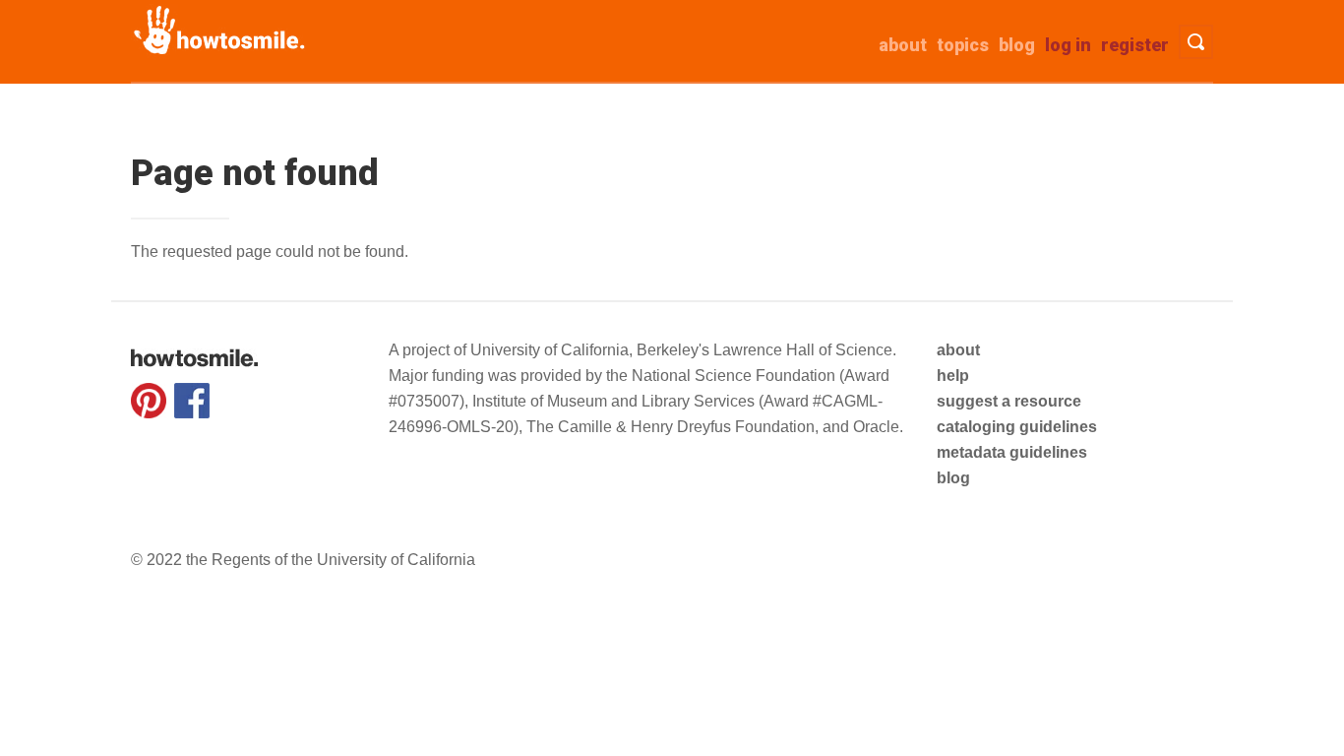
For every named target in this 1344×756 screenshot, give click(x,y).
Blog (1017, 44)
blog (953, 478)
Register (1135, 44)
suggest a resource (1009, 401)
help (953, 375)
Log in (1068, 44)
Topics (963, 44)
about (903, 44)
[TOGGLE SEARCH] (1196, 42)
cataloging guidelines (1017, 426)
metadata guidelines (1012, 452)
